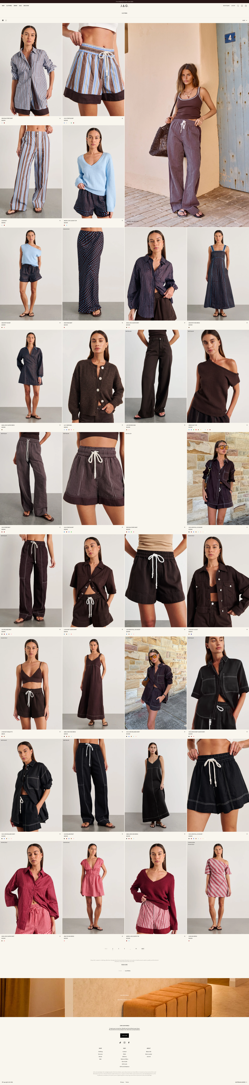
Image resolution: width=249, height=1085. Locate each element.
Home (120, 970)
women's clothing (100, 960)
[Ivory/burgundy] (4, 225)
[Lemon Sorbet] (200, 429)
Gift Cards (124, 1064)
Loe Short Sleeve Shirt (70, 629)
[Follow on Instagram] (124, 1043)
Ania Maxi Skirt (68, 322)
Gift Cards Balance (124, 1066)
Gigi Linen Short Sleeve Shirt (197, 731)
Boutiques (226, 5)
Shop (100, 1048)
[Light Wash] (131, 634)
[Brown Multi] (64, 327)
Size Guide (124, 1061)
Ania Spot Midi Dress (194, 322)
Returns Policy (124, 1059)
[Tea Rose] (207, 429)
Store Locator (148, 1054)
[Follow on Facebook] (129, 1043)
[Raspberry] (193, 736)
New (3, 5)
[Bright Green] (193, 429)
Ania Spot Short (6, 322)
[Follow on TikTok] (120, 1043)
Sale (20, 5)
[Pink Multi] (4, 327)
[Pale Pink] (11, 634)
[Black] (64, 736)
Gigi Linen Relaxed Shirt (133, 731)
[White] (13, 634)
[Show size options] (60, 118)
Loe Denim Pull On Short (133, 629)
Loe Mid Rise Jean (131, 425)
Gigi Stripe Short (69, 118)
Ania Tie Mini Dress (69, 936)
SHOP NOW (132, 1)
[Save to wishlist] (60, 114)
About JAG (148, 1051)
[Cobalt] (66, 429)
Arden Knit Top (193, 425)
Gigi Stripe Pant (6, 527)
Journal (149, 1056)
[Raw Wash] (191, 634)
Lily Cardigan (68, 425)
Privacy (122, 1082)
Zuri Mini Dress (193, 936)
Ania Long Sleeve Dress (8, 425)
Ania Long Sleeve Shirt (132, 322)
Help (124, 1048)
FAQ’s (124, 1054)
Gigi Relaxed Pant (6, 629)
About (149, 1048)
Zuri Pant (4, 220)
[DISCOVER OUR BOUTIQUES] (124, 997)
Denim (15, 5)
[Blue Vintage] (64, 634)
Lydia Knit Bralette (7, 731)
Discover (26, 5)
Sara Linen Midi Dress (70, 731)
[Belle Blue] (64, 429)
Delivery (124, 1056)
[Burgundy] (64, 225)
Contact (125, 1051)
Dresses (100, 1054)
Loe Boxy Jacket (193, 629)
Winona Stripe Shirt (7, 118)
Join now (124, 1035)
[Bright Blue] (191, 429)
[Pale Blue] (66, 225)
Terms (127, 1082)
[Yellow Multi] (73, 429)
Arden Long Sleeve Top (70, 220)
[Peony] (71, 429)
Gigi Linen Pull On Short (196, 527)
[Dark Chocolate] (126, 429)
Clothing (9, 5)
